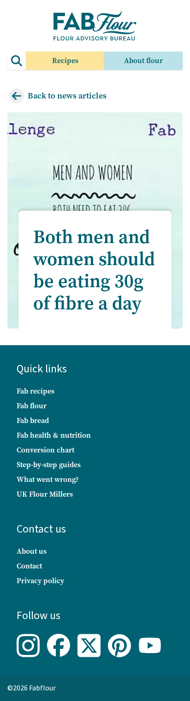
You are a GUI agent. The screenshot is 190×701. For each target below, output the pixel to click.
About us (32, 551)
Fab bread (33, 420)
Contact (29, 566)
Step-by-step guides (49, 464)
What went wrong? (48, 479)
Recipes (65, 60)
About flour (143, 60)
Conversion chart (45, 450)
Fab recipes (35, 391)
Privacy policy (40, 580)
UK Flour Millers (45, 494)
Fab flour (32, 406)
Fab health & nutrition (54, 435)
